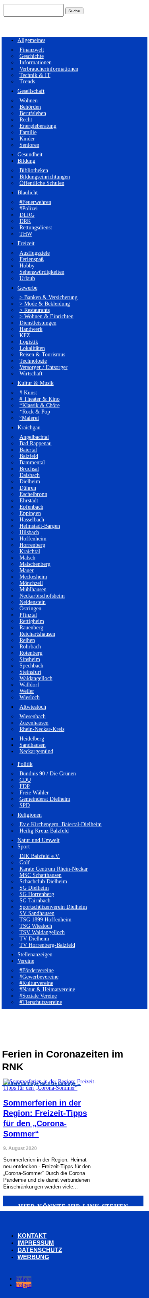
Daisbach (29, 475)
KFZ (24, 335)
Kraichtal (29, 551)
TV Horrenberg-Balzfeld (47, 945)
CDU (25, 780)
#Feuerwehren (35, 202)
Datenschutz (39, 1249)
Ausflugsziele (34, 253)
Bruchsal (29, 469)
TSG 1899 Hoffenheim (45, 920)
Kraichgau (29, 428)
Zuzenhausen (33, 723)
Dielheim (29, 482)
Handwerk (31, 329)
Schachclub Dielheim (43, 882)
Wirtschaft (31, 374)
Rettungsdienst (35, 228)
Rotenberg (31, 653)
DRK (25, 221)
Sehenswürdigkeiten (41, 272)
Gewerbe (27, 288)
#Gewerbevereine (38, 977)
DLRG (27, 215)
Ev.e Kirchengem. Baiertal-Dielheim (60, 824)
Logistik (28, 342)
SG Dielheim (34, 888)
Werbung (33, 1257)
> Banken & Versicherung (48, 297)
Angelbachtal (34, 437)
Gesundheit (30, 155)
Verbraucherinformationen (48, 69)
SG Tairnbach (34, 901)
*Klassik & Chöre (39, 405)
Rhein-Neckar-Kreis (41, 729)
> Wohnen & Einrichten (46, 316)
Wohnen (28, 101)
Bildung (26, 161)
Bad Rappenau (35, 443)
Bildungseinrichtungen (44, 177)
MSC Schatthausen (40, 875)
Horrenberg (32, 545)
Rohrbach (30, 647)
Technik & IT (34, 75)
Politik (25, 764)
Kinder (27, 139)
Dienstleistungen (37, 323)
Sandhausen (32, 745)
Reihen (27, 640)
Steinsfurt (30, 672)
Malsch (27, 558)
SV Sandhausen (36, 913)
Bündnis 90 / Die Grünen (47, 774)
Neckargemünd (36, 751)
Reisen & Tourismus (42, 355)
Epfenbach (31, 507)
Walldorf (29, 685)
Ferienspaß (31, 259)
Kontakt (31, 1235)
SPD (24, 805)
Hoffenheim (32, 539)
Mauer (26, 570)
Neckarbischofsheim (42, 596)
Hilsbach (29, 532)
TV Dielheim (34, 939)
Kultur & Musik (35, 383)
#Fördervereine (36, 970)
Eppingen (30, 513)
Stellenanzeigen (34, 955)
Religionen (29, 815)
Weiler (26, 691)
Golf (24, 862)
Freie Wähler (34, 793)
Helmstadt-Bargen (39, 526)
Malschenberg (34, 564)
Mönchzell (31, 583)
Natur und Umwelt (38, 840)
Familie (28, 132)
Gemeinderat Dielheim (44, 799)
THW (25, 234)
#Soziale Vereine (38, 996)
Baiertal (28, 450)
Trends (27, 82)
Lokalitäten (32, 348)
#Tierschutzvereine (40, 1002)
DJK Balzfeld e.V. (39, 856)
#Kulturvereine (36, 983)
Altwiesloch (32, 707)
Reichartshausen (37, 634)
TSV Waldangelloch (42, 932)
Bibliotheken (33, 170)
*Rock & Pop (34, 412)
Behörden (30, 107)
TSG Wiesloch (35, 926)
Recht (25, 120)
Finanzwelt (31, 50)
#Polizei (28, 209)
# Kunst (28, 393)
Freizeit (26, 243)
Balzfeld (28, 456)
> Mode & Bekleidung (44, 304)
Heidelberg (31, 739)
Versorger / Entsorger (43, 367)
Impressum (35, 1242)
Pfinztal (28, 615)
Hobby (27, 266)
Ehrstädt (28, 501)
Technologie (33, 361)
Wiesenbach (32, 716)
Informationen (35, 62)
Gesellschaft (31, 91)
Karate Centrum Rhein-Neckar (53, 869)
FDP (24, 786)
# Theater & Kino (39, 399)
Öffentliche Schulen (41, 183)
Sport (23, 847)
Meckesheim (33, 577)
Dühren (27, 488)
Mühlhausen (32, 589)
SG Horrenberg (36, 894)
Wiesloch (29, 697)
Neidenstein (32, 602)
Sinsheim (29, 659)
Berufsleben (32, 113)
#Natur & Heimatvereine (47, 989)
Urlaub (27, 278)
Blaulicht (27, 193)
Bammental (32, 462)
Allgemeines (31, 40)
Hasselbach (31, 520)
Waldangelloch (35, 678)
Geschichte (31, 56)
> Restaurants (34, 310)
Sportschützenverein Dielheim (53, 907)
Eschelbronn (33, 494)
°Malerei (29, 418)
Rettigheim (31, 621)
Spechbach (31, 666)
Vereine (25, 961)
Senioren (29, 145)
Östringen (30, 609)
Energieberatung (37, 126)
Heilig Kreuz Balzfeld (44, 831)
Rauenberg (31, 628)
